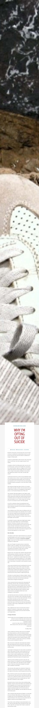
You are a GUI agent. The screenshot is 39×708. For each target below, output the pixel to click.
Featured (15, 425)
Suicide (24, 425)
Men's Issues (19, 425)
